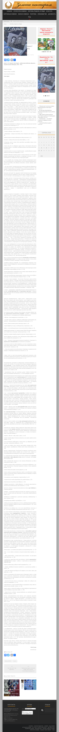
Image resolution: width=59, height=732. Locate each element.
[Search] (29, 19)
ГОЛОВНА (31, 726)
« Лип (41, 156)
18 (41, 147)
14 (48, 145)
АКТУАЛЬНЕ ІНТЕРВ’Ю (26, 727)
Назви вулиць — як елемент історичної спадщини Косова (45, 119)
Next (54, 44)
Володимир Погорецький (12, 693)
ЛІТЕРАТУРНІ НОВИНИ (20, 11)
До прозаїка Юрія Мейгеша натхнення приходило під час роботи (46, 111)
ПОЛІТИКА (33, 14)
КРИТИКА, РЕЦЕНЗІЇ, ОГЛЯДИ (36, 11)
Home (5, 24)
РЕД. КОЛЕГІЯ (52, 726)
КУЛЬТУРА (49, 11)
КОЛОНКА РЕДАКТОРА (38, 726)
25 (41, 150)
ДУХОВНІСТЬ (52, 14)
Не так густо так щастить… (12, 668)
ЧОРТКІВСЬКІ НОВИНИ (10, 14)
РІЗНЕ (53, 729)
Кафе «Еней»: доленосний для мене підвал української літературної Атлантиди (46, 116)
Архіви (23, 708)
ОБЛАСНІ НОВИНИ (23, 14)
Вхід (29, 17)
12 (43, 145)
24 (39, 150)
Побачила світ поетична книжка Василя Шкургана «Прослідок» (46, 106)
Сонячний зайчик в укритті (45, 123)
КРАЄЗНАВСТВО (42, 14)
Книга (14, 661)
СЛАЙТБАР (6, 56)
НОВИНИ (9, 11)
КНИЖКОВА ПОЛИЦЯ (29, 728)
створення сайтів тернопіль (46, 714)
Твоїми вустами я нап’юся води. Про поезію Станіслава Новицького (28, 669)
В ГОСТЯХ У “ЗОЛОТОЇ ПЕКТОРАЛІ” (39, 727)
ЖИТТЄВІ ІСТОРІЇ (51, 727)
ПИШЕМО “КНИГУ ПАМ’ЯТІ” (45, 729)
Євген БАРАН (8, 661)
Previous (39, 44)
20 (46, 147)
